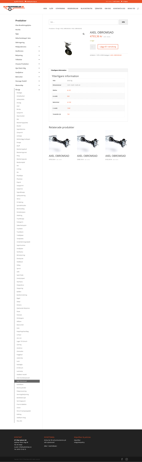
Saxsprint (20, 113)
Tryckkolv (20, 229)
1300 (68, 108)
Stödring (19, 215)
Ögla (17, 34)
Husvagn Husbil (21, 81)
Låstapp (19, 136)
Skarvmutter (21, 116)
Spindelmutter (21, 205)
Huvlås (17, 30)
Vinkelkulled (21, 96)
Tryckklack (20, 232)
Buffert (19, 292)
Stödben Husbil (22, 374)
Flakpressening (21, 391)
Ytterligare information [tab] (58, 70)
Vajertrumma (21, 245)
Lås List (19, 338)
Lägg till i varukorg (108, 46)
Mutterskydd (21, 162)
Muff (18, 146)
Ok (17, 172)
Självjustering (21, 195)
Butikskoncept (21, 398)
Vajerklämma (21, 129)
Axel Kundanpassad (23, 378)
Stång (18, 265)
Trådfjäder (20, 235)
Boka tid (131, 9)
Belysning (19, 55)
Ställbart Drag (21, 418)
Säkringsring (19, 42)
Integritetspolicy (79, 442)
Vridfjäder (20, 248)
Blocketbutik (86, 9)
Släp (51, 9)
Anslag (19, 103)
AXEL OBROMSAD (65, 28)
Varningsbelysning (23, 394)
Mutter (19, 126)
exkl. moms (116, 1)
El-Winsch (20, 368)
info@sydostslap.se (25, 447)
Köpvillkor (77, 440)
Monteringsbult (22, 149)
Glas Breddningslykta (23, 25)
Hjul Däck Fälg (20, 68)
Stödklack (20, 262)
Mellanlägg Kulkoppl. (23, 139)
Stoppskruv (20, 285)
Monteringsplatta (22, 123)
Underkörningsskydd (23, 242)
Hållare (19, 321)
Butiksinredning (22, 295)
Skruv (18, 199)
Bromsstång (20, 209)
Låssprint (20, 132)
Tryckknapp (20, 219)
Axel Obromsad (22, 381)
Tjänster (98, 9)
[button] (83, 34)
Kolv (18, 328)
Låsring (19, 345)
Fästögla (19, 93)
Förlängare (20, 318)
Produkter (52, 28)
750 (68, 114)
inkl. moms (109, 1)
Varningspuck (21, 401)
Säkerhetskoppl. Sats (23, 38)
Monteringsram (22, 152)
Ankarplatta (20, 99)
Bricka (19, 109)
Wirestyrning (21, 255)
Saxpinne (20, 189)
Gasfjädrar (19, 72)
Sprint (19, 268)
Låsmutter (20, 351)
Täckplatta (20, 239)
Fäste (18, 311)
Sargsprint (20, 185)
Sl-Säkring (20, 202)
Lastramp (20, 371)
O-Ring (19, 169)
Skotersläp (19, 85)
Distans (19, 305)
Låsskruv (19, 348)
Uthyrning (60, 9)
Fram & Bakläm (21, 404)
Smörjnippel (21, 278)
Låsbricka (20, 358)
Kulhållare (20, 384)
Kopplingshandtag (23, 331)
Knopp (19, 142)
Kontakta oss (119, 9)
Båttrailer (19, 77)
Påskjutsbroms (20, 47)
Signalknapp (21, 192)
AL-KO (69, 90)
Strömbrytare (21, 212)
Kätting (19, 414)
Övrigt (57, 28)
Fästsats (19, 315)
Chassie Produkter (22, 64)
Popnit (19, 182)
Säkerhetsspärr (22, 225)
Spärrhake (20, 275)
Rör (18, 119)
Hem (45, 9)
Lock (18, 361)
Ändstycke (20, 258)
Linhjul (19, 335)
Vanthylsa (20, 252)
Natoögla (20, 364)
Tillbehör (18, 60)
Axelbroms (19, 51)
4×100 (69, 102)
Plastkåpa (20, 175)
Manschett (20, 325)
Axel (18, 106)
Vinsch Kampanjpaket (24, 411)
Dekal (18, 302)
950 (68, 96)
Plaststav (19, 179)
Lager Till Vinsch (22, 341)
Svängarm (20, 222)
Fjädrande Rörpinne (23, 308)
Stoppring (20, 288)
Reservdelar (73, 9)
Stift (18, 272)
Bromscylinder (21, 388)
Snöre (18, 408)
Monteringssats (22, 159)
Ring (18, 156)
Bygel (18, 298)
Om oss (108, 9)
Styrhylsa (20, 282)
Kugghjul (20, 354)
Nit (18, 166)
